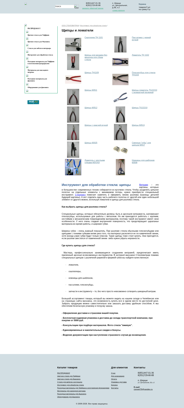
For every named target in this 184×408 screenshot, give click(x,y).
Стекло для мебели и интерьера (39, 48)
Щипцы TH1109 (92, 72)
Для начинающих (79, 19)
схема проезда (118, 10)
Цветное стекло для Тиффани (38, 35)
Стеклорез (80, 195)
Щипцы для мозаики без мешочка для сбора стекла (96, 57)
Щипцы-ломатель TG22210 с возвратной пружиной (144, 91)
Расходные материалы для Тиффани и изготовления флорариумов (41, 62)
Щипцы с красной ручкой (96, 125)
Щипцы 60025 (91, 143)
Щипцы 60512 (91, 107)
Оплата (97, 19)
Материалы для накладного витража (38, 71)
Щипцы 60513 (138, 125)
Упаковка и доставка (118, 19)
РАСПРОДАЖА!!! (63, 373)
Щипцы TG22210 (139, 107)
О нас (62, 19)
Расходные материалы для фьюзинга (37, 80)
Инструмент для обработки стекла (40, 55)
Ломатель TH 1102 (140, 55)
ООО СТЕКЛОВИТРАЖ (70, 26)
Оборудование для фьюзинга (38, 87)
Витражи (143, 185)
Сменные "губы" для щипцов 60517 (141, 144)
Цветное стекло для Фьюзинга (39, 42)
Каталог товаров (40, 19)
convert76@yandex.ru (143, 389)
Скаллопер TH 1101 (94, 37)
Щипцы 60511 (91, 90)
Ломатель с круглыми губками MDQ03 (95, 161)
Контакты (35, 26)
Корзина (142, 4)
